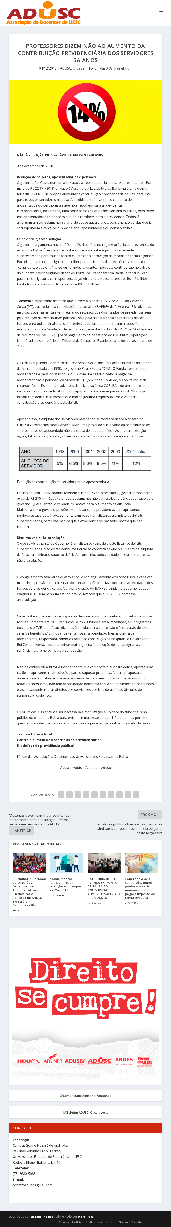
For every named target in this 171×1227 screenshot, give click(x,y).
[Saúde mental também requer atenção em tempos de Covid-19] (67, 863)
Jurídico (110, 1222)
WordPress (85, 1216)
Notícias (77, 1222)
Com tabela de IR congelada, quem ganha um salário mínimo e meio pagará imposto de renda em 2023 (140, 888)
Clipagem (80, 68)
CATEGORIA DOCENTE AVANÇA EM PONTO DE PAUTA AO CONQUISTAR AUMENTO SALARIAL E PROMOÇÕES (104, 888)
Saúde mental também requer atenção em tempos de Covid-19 (66, 884)
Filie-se (123, 1222)
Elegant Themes (41, 1216)
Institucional (94, 1222)
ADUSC (65, 68)
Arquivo (64, 1222)
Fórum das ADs (101, 68)
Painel (119, 68)
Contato (136, 1222)
